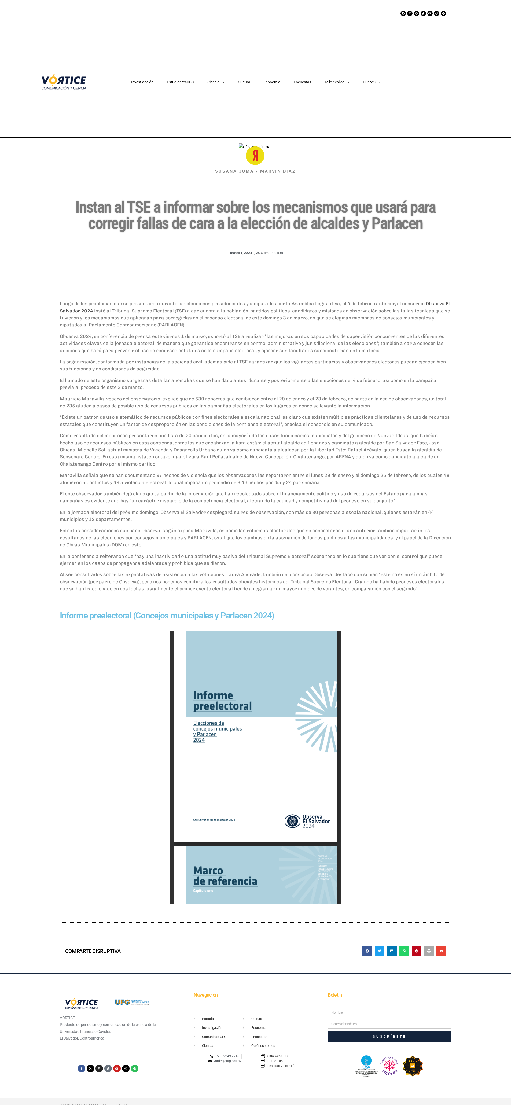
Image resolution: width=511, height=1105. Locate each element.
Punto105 (371, 82)
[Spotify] (443, 13)
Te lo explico (334, 82)
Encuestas (302, 82)
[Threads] (436, 13)
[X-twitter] (410, 13)
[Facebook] (403, 13)
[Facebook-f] (81, 1068)
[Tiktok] (423, 13)
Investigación (142, 82)
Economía (272, 82)
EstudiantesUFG (180, 82)
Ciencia (213, 82)
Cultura (244, 82)
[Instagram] (416, 13)
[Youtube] (430, 13)
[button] (367, 951)
